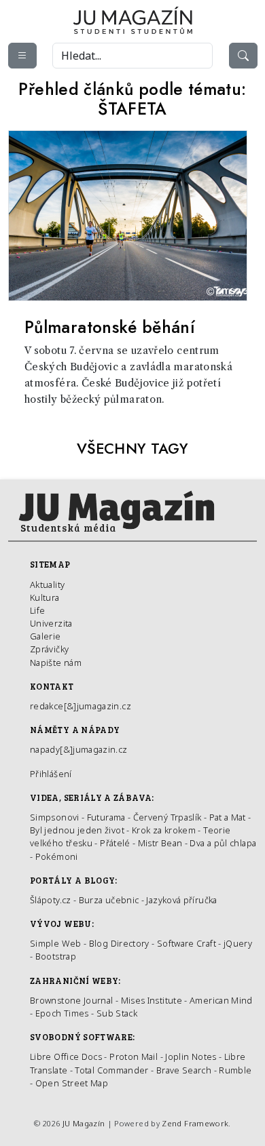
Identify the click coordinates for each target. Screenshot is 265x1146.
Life (37, 610)
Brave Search (185, 1070)
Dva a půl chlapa (223, 843)
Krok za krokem (164, 830)
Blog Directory (119, 943)
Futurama (106, 817)
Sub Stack (116, 1013)
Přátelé (115, 843)
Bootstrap (55, 956)
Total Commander (111, 1070)
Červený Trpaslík (167, 817)
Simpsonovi (55, 817)
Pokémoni (56, 856)
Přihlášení (51, 774)
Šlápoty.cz (50, 900)
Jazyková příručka (181, 900)
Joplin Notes (190, 1056)
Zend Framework (195, 1123)
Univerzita (51, 623)
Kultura (45, 597)
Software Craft (186, 943)
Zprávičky (49, 649)
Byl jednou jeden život (77, 830)
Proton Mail (133, 1056)
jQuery (238, 943)
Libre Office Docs (66, 1056)
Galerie (45, 636)
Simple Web (56, 943)
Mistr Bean (160, 843)
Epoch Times (62, 1013)
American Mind (221, 1000)
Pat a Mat (227, 817)
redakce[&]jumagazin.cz (80, 706)
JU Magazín (84, 1123)
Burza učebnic (109, 900)
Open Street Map (71, 1083)
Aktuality (47, 584)
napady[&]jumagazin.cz (79, 749)
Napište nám (56, 662)
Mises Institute (151, 1000)
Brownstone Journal (71, 1000)
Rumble (235, 1070)
